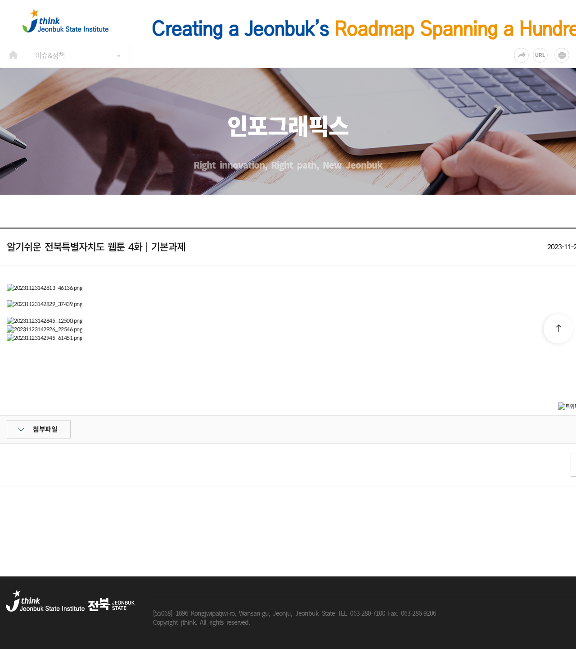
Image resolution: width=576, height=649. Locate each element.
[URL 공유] (540, 55)
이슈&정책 (50, 55)
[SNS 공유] (521, 55)
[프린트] (561, 55)
